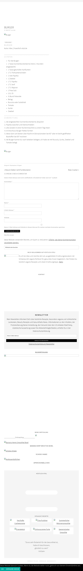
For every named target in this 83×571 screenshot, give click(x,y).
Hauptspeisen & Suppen (16, 165)
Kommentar (8, 181)
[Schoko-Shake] (10, 451)
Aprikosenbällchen (41, 463)
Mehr (61, 262)
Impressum (42, 561)
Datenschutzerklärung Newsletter (41, 344)
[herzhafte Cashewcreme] (19, 523)
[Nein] (21, 569)
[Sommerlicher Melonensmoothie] (63, 523)
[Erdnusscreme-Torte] (41, 529)
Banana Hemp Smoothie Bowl (41, 446)
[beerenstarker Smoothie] (63, 532)
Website (6, 217)
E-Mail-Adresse (9, 210)
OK (2, 569)
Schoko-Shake (41, 454)
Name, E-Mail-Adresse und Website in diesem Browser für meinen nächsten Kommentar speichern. (34, 227)
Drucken (8, 42)
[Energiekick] (20, 529)
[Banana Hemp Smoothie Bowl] (16, 442)
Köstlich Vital (41, 12)
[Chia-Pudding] (41, 520)
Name (6, 203)
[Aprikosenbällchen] (12, 459)
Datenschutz (51, 561)
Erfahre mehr (12, 569)
